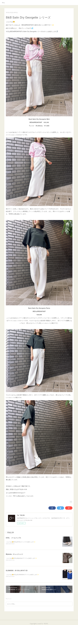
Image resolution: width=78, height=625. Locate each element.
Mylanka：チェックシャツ (14, 554)
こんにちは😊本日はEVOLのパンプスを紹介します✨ (20, 542)
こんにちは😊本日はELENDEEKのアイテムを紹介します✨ (22, 574)
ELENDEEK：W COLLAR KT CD (16, 570)
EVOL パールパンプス (13, 538)
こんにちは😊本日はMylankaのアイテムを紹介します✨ (21, 558)
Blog (3, 2)
